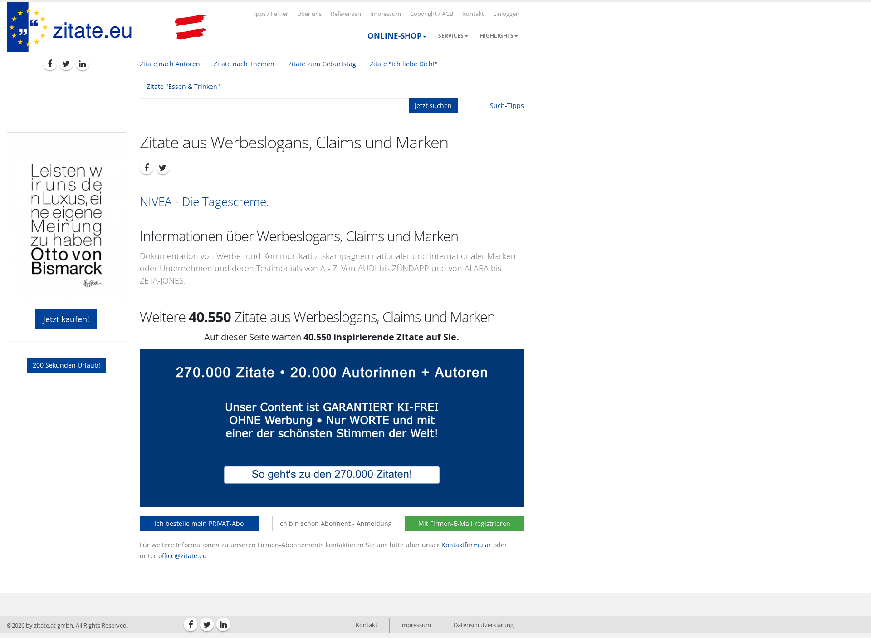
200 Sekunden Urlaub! (66, 365)
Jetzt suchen (433, 105)
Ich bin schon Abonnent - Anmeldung (334, 523)
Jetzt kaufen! (66, 319)
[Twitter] (66, 63)
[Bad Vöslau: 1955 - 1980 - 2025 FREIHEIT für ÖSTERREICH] (190, 27)
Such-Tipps (507, 105)
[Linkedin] (82, 63)
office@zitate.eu (182, 555)
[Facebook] (50, 63)
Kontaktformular (466, 544)
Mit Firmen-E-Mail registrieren (464, 523)
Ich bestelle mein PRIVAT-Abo (199, 523)
